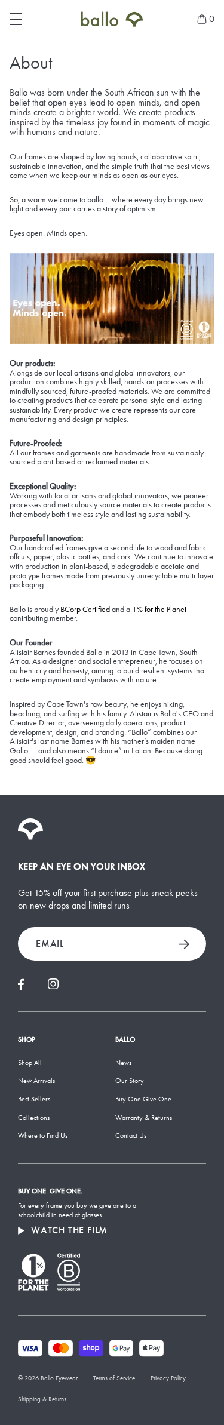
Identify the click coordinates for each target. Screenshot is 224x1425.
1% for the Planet (159, 609)
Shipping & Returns (42, 1399)
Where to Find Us (42, 1135)
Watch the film (69, 1230)
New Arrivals (36, 1080)
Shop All (30, 1062)
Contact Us (130, 1135)
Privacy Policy (168, 1378)
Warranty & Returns (143, 1117)
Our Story (129, 1080)
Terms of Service (114, 1378)
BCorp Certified (85, 609)
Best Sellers (34, 1099)
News (123, 1062)
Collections (34, 1117)
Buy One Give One (143, 1099)
